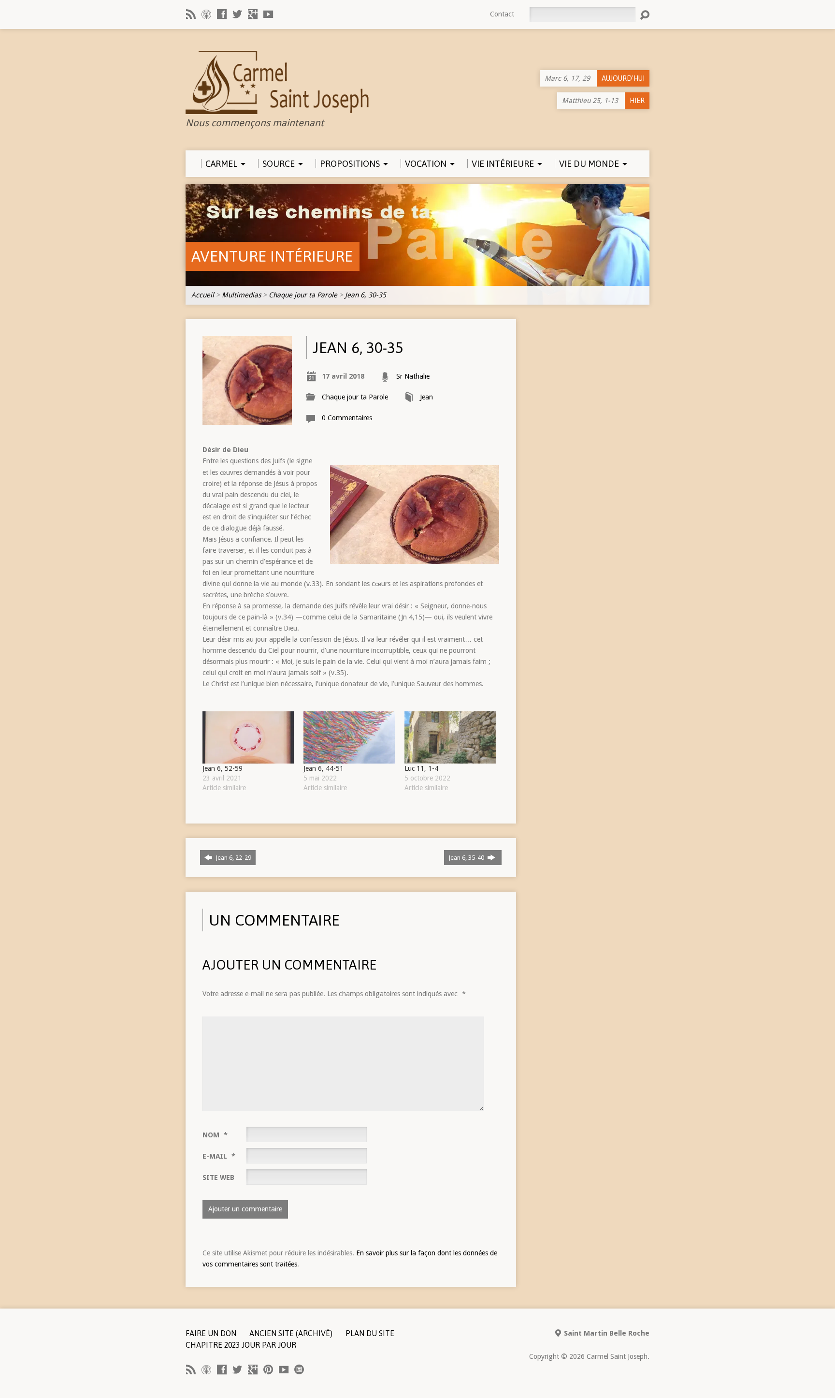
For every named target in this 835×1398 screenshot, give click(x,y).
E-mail (218, 1156)
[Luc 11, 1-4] (450, 737)
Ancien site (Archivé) (290, 1333)
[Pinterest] (268, 1369)
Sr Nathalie (413, 376)
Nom (215, 1135)
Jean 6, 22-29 (232, 857)
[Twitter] (237, 14)
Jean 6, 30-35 (365, 295)
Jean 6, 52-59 (222, 768)
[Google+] (253, 14)
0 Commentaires (347, 418)
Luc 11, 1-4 (421, 768)
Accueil (202, 295)
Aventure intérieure (272, 256)
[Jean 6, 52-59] (248, 737)
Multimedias (241, 295)
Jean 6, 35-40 (467, 857)
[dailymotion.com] (299, 1369)
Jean (426, 397)
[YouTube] (268, 14)
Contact (502, 14)
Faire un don (211, 1333)
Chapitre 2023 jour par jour (241, 1344)
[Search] (644, 15)
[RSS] (191, 14)
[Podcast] (206, 14)
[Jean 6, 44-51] (349, 737)
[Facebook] (222, 14)
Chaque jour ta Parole (303, 295)
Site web (218, 1177)
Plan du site (370, 1333)
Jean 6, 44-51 (324, 768)
